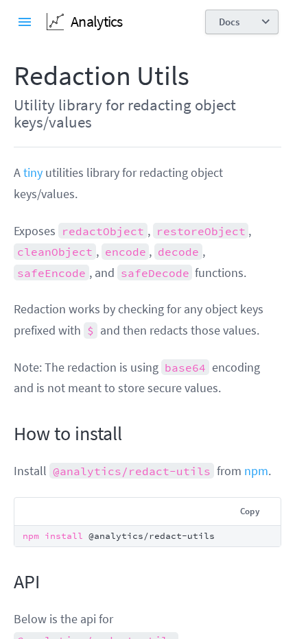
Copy (249, 511)
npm (256, 471)
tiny (33, 172)
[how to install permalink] (7, 434)
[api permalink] (7, 582)
